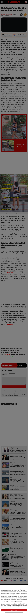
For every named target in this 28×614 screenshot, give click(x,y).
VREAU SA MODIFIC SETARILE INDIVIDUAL (14, 612)
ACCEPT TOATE (14, 610)
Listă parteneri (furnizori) (4, 607)
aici (10, 597)
